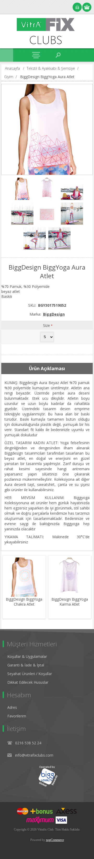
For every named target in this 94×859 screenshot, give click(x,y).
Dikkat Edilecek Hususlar (27, 682)
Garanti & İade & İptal (25, 665)
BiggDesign (54, 314)
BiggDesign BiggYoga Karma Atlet (69, 602)
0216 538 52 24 (28, 742)
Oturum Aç (77, 7)
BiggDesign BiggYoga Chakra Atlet (24, 602)
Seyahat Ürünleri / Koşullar (29, 673)
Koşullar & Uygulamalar (27, 656)
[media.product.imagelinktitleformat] (24, 577)
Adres (12, 707)
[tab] (46, 368)
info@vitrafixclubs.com (34, 755)
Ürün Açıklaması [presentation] (47, 368)
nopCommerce (55, 840)
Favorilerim (16, 715)
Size (47, 325)
